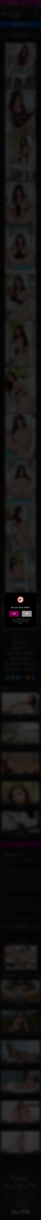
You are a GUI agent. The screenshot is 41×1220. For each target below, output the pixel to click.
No (26, 614)
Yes (14, 614)
